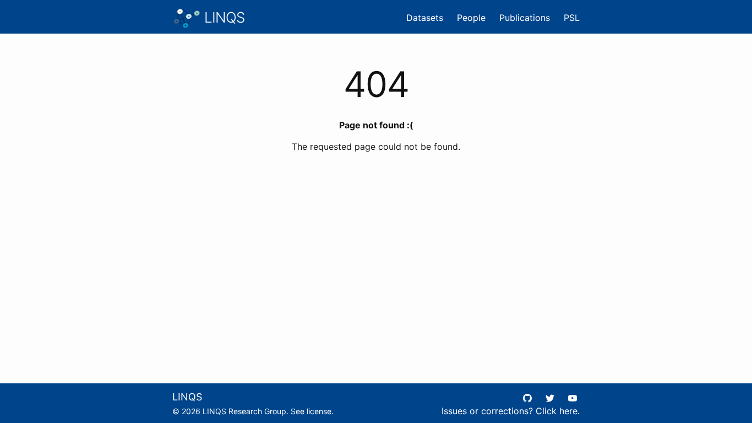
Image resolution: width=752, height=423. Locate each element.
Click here (556, 410)
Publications (524, 17)
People (471, 17)
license (319, 411)
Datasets (424, 17)
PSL (572, 17)
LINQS (222, 17)
